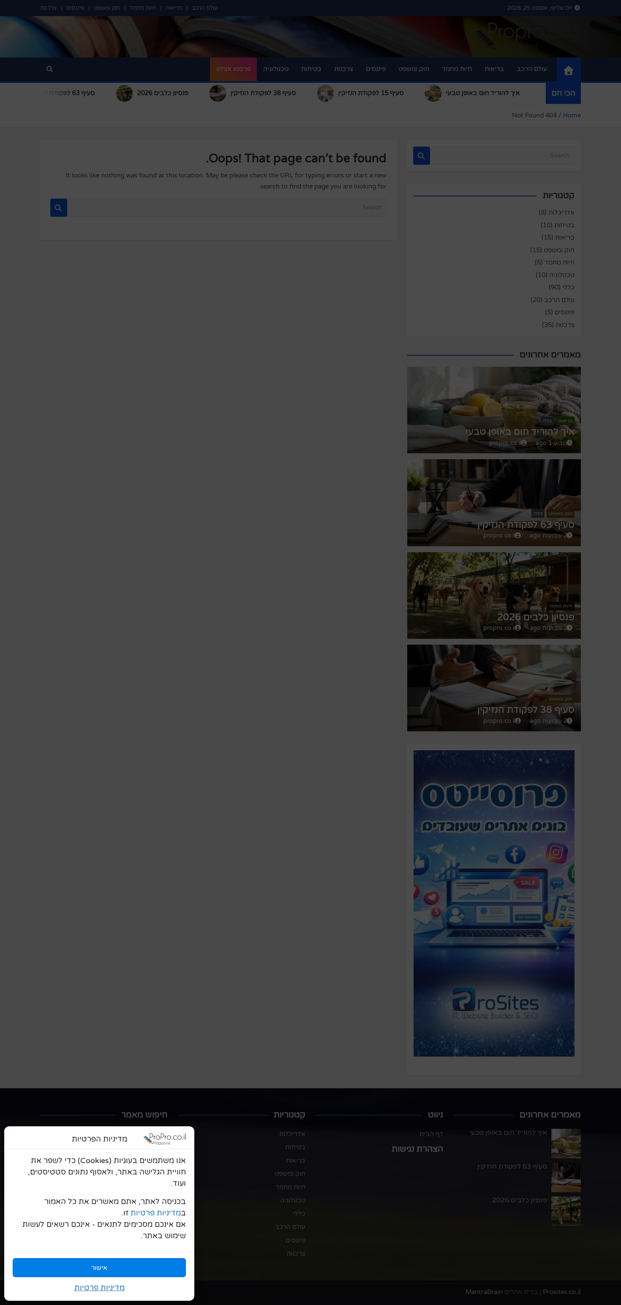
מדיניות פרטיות (156, 1213)
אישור (99, 1268)
